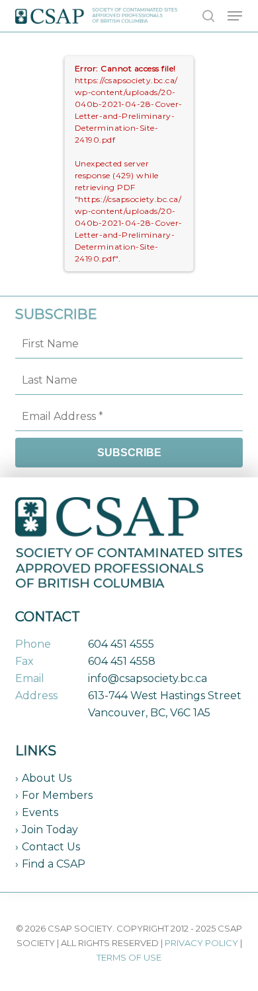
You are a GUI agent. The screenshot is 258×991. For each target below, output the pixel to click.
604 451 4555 (121, 644)
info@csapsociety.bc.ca (147, 678)
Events (40, 812)
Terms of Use (129, 957)
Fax (24, 661)
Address (36, 695)
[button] (235, 15)
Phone (33, 644)
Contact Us (51, 846)
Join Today (50, 829)
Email (29, 678)
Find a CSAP (53, 864)
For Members (57, 795)
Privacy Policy (201, 943)
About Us (46, 778)
